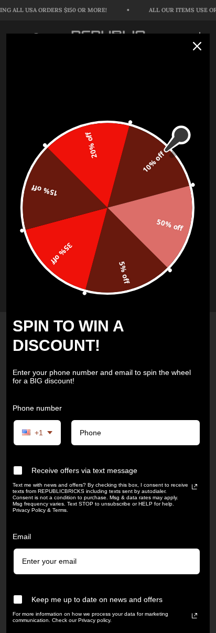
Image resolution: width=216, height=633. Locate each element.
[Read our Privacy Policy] (194, 486)
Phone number (37, 408)
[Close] (197, 46)
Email (22, 536)
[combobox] (37, 433)
